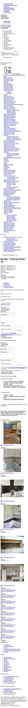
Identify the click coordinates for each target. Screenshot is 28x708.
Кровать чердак (11, 111)
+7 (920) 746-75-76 (8, 679)
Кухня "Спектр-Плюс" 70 (7, 614)
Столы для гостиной (9, 175)
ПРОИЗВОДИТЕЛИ (9, 9)
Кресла (9, 185)
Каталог (3, 654)
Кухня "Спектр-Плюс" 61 (7, 501)
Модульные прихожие (9, 119)
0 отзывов (4, 278)
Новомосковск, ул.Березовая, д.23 (13, 688)
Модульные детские (9, 98)
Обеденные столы (8, 89)
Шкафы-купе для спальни (10, 147)
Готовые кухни (8, 96)
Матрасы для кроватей (13, 153)
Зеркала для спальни (9, 145)
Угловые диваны (11, 184)
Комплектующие (8, 86)
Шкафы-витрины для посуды (11, 202)
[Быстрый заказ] (6, 476)
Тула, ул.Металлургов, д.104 (11, 676)
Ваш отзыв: (4, 314)
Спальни (12, 132)
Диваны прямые (8, 209)
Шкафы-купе (7, 201)
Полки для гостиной (9, 188)
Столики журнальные (12, 177)
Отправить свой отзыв (6, 337)
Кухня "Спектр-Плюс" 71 (7, 620)
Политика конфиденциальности (12, 649)
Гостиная (12, 242)
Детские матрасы (8, 105)
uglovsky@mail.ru (8, 680)
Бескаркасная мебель (9, 224)
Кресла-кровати (11, 216)
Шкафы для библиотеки (13, 199)
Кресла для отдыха (12, 215)
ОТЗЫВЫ (6, 11)
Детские (11, 97)
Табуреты (9, 93)
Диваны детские (8, 212)
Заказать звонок (8, 57)
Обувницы (6, 126)
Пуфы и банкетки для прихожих (12, 131)
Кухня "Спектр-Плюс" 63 (7, 557)
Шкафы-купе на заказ (12, 240)
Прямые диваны (11, 182)
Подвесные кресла (12, 220)
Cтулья (8, 91)
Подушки (9, 156)
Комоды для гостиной (9, 180)
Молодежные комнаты (10, 114)
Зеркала (6, 168)
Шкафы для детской (9, 103)
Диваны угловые (8, 210)
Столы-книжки (11, 178)
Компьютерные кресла (10, 101)
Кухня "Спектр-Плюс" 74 (7, 632)
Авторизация (7, 21)
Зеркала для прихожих (10, 129)
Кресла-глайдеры (11, 219)
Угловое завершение (9, 205)
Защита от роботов (6, 325)
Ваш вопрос (4, 352)
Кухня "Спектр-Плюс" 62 (7, 529)
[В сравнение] (9, 476)
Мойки (5, 94)
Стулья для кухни (8, 90)
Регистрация (7, 22)
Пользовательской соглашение (12, 650)
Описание (6, 283)
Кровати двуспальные (13, 136)
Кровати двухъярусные (13, 110)
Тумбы (5, 163)
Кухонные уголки (8, 80)
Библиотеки (7, 195)
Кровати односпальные (13, 138)
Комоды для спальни (9, 142)
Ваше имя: (3, 311)
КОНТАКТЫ (7, 12)
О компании (7, 645)
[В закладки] (8, 476)
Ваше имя (3, 346)
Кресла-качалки (11, 217)
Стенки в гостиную (9, 173)
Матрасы (6, 152)
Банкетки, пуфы (8, 222)
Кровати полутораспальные (14, 139)
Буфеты (6, 82)
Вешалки (6, 166)
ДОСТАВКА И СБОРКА (10, 5)
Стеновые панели (8, 84)
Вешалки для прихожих (10, 124)
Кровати (6, 135)
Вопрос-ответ (7, 285)
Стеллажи (6, 160)
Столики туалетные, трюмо (11, 143)
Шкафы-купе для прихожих (11, 122)
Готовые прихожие (9, 118)
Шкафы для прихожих (10, 121)
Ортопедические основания (11, 150)
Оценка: (3, 322)
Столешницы (7, 83)
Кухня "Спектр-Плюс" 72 (7, 626)
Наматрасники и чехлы (13, 154)
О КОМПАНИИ (8, 4)
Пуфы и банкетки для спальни (12, 149)
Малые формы (17, 157)
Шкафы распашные (9, 206)
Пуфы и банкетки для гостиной (12, 189)
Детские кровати (11, 112)
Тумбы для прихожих (9, 128)
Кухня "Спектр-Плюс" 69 (7, 608)
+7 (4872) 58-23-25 (8, 678)
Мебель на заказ (17, 237)
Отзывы (6, 284)
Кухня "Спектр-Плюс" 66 (7, 591)
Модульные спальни (9, 133)
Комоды (6, 159)
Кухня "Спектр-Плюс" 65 (7, 585)
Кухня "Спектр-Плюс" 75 (7, 638)
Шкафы (11, 194)
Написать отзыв (5, 310)
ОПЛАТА (6, 6)
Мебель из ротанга (9, 164)
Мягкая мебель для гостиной (11, 181)
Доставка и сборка (9, 287)
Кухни (10, 77)
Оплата (6, 647)
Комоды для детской (9, 107)
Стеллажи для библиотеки (14, 198)
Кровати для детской (9, 108)
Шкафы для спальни (9, 146)
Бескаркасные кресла (12, 187)
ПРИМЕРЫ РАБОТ (9, 8)
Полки (5, 161)
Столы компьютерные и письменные (13, 104)
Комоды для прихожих (10, 125)
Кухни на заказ (16, 73)
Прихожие (13, 117)
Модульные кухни (8, 79)
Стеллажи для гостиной (10, 191)
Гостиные (13, 170)
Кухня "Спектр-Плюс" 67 (7, 597)
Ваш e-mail (3, 349)
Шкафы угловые (8, 203)
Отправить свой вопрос (6, 373)
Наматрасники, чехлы (9, 230)
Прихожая (13, 244)
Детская (11, 241)
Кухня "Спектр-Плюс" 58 (7, 445)
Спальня (11, 245)
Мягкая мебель (17, 208)
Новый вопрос (4, 344)
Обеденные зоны (8, 87)
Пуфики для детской (9, 115)
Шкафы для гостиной (9, 192)
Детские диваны (8, 100)
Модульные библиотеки (13, 196)
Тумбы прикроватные (9, 140)
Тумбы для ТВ (7, 174)
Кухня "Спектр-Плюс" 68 (7, 603)
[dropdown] (1, 1)
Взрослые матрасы (9, 227)
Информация (4, 642)
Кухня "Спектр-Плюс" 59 (7, 473)
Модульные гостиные (9, 171)
